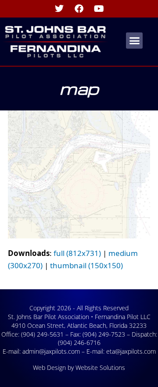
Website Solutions (100, 367)
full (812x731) (77, 253)
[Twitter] (59, 9)
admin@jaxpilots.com (51, 351)
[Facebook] (79, 9)
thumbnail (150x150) (86, 265)
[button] (134, 40)
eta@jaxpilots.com (131, 351)
